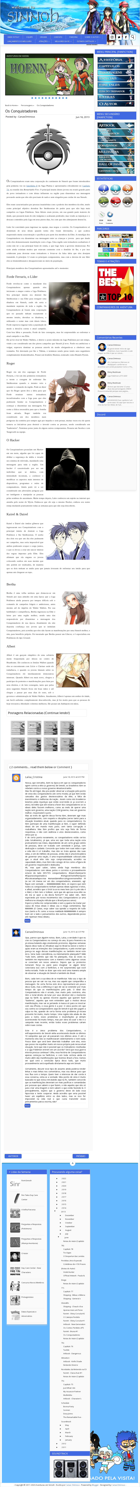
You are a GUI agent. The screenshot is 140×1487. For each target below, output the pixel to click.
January (68, 1440)
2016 (64, 1200)
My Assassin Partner (72, 1391)
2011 (64, 1447)
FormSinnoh (26, 1180)
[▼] (57, 1212)
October (68, 1222)
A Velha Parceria (28, 1209)
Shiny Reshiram (114, 372)
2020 (64, 1186)
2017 (64, 1197)
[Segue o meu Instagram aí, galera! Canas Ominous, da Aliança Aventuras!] (127, 207)
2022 (64, 1178)
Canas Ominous (73, 1485)
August (68, 1230)
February (69, 1436)
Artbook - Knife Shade (72, 1361)
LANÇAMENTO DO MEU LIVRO (20, 41)
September (70, 1226)
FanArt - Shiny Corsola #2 (74, 1313)
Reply (27, 921)
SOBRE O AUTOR (92, 37)
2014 (64, 1208)
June (66, 1237)
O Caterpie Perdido (71, 1317)
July (66, 1234)
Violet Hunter (68, 1272)
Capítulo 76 (68, 1346)
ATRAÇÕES (43, 41)
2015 (64, 1204)
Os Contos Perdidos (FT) (73, 1328)
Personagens (27, 105)
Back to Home (11, 105)
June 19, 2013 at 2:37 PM (73, 932)
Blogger (95, 1485)
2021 (64, 1182)
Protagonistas (27, 1297)
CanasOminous (34, 931)
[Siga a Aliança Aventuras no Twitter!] (115, 194)
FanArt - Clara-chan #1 (72, 1373)
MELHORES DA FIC (62, 41)
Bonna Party (68, 1406)
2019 (64, 1189)
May (67, 1425)
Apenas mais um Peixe (73, 1310)
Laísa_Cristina (34, 777)
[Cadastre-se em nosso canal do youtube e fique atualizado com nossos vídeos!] (115, 207)
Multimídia (67, 1395)
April (67, 1429)
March (68, 1432)
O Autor (24, 1253)
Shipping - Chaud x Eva (73, 1306)
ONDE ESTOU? (13, 37)
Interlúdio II (31, 186)
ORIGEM (43, 37)
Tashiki (66, 1350)
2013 (63, 1211)
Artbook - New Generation (74, 1324)
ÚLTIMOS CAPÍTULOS (85, 41)
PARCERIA (73, 37)
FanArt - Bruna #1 (70, 1331)
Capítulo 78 (68, 1249)
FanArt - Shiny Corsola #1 (74, 1320)
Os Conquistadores (21, 111)
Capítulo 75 (68, 1384)
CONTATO (58, 37)
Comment (63, 767)
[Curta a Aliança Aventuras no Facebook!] (103, 194)
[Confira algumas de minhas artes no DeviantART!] (103, 207)
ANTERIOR (13, 1156)
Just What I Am (69, 1388)
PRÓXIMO (80, 1156)
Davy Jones (68, 1413)
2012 (64, 1443)
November (69, 1219)
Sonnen (66, 1410)
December (69, 1215)
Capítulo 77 (68, 1291)
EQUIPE (30, 37)
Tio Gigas (67, 1252)
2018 (64, 1193)
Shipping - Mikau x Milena (74, 1295)
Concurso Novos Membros (32, 1282)
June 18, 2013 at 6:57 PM (73, 777)
